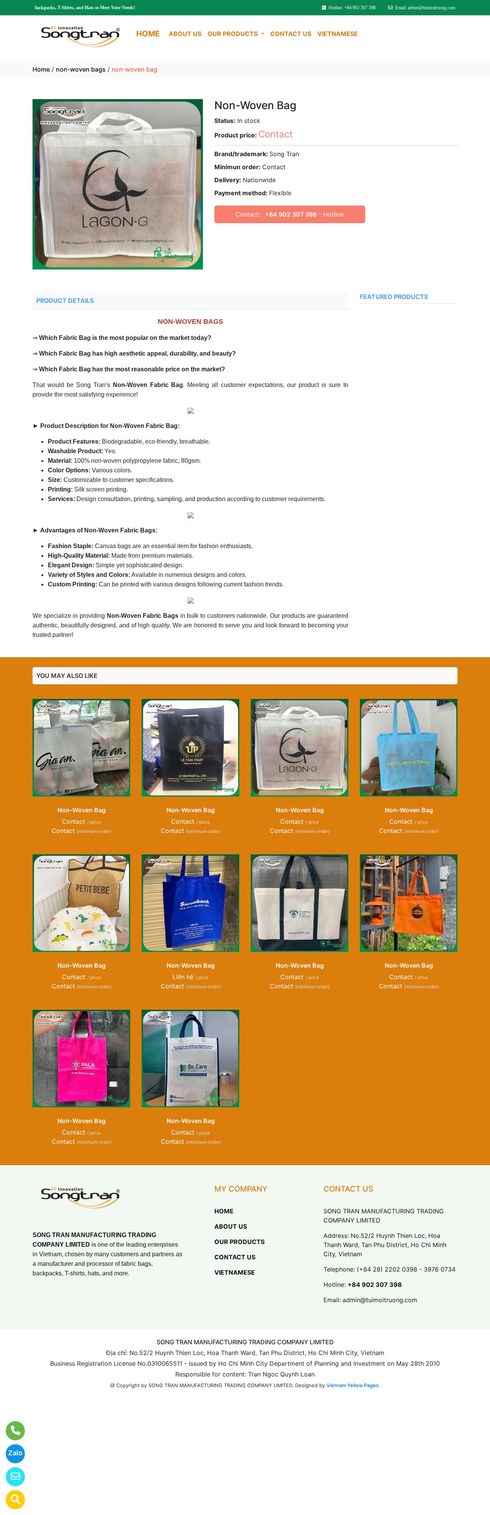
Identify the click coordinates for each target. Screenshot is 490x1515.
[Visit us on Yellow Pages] (10, 1499)
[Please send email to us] (10, 1476)
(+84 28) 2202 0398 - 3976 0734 (406, 1269)
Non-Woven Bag (81, 810)
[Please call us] (10, 1430)
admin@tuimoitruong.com (380, 1300)
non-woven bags (81, 69)
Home (41, 69)
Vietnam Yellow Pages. (353, 1385)
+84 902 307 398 (291, 214)
